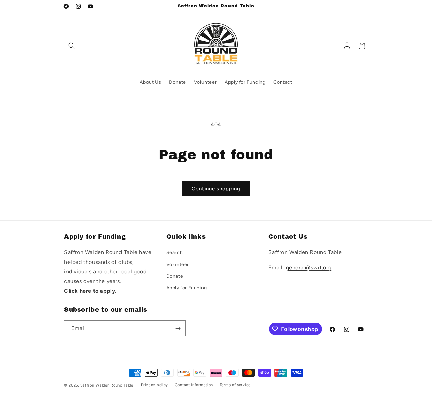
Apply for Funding (186, 288)
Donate (174, 276)
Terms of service (235, 385)
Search (174, 252)
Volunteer (177, 264)
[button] (71, 45)
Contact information (194, 385)
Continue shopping (216, 189)
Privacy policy (154, 385)
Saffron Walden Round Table (106, 385)
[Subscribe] (177, 328)
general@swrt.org (309, 267)
